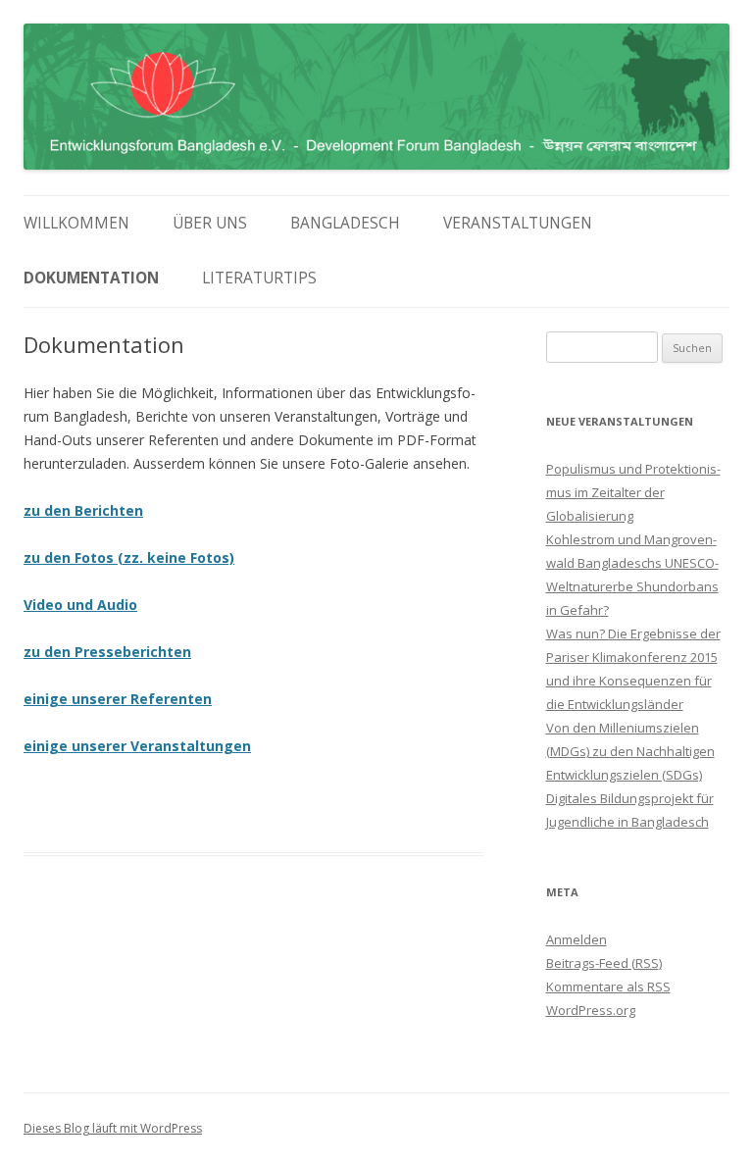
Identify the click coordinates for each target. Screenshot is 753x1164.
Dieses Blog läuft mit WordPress (113, 1128)
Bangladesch (345, 223)
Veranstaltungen (517, 223)
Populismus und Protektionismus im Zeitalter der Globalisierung (633, 492)
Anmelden (576, 939)
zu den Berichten (83, 510)
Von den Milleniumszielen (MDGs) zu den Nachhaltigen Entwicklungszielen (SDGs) (630, 751)
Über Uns (210, 223)
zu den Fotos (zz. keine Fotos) (129, 557)
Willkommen (76, 223)
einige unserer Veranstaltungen (137, 745)
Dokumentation (91, 278)
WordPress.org (590, 1010)
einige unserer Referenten (118, 698)
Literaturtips (259, 278)
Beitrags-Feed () (604, 963)
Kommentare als (608, 986)
